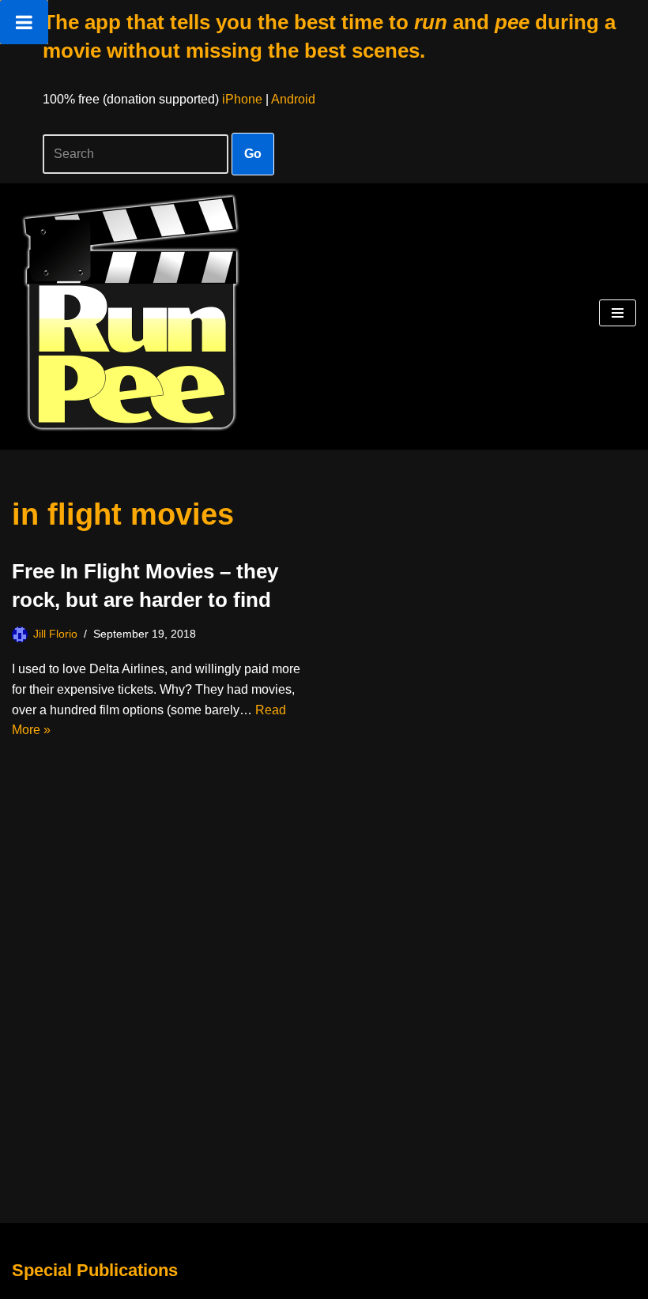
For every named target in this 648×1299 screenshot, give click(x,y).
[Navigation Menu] (617, 312)
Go (253, 153)
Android (293, 99)
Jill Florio (55, 633)
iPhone (242, 99)
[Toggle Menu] (24, 22)
